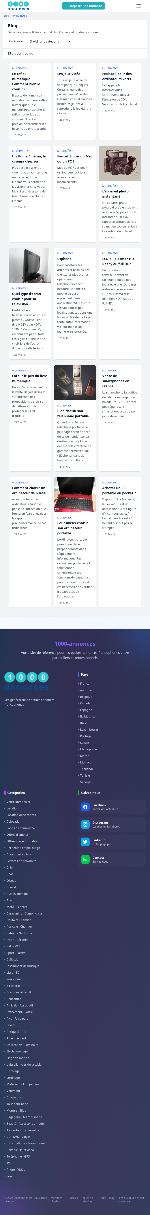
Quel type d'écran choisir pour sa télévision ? (26, 299)
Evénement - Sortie (20, 1012)
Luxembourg (89, 730)
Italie (83, 723)
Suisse (84, 743)
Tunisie (85, 776)
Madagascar (88, 749)
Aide (103, 1197)
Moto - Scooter (17, 907)
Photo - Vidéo (16, 1170)
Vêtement (13, 1091)
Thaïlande (87, 769)
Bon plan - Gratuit (19, 992)
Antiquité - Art (16, 1032)
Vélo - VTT (13, 946)
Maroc (84, 756)
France (84, 684)
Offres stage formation (23, 841)
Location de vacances (21, 815)
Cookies (73, 1197)
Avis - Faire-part (17, 1019)
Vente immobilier (18, 802)
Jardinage (13, 1078)
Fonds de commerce (21, 828)
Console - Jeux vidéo (20, 1150)
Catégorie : (16, 41)
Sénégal (85, 782)
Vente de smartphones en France (115, 381)
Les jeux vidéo (68, 74)
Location (12, 808)
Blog (112, 1197)
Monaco (85, 762)
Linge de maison (18, 1058)
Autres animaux (17, 894)
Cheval (11, 887)
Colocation (14, 821)
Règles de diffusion (87, 1199)
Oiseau (11, 881)
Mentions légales (56, 1199)
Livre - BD (13, 973)
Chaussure (14, 1097)
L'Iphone (64, 258)
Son (9, 1176)
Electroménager (18, 1051)
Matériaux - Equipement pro (26, 1084)
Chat (10, 874)
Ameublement (16, 1038)
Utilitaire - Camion (19, 920)
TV (8, 1163)
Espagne (86, 710)
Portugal (86, 736)
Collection (13, 959)
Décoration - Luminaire (22, 1045)
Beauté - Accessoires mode (25, 1124)
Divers (11, 1025)
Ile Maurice (87, 716)
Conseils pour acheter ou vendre (130, 1199)
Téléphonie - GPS (18, 1156)
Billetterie (13, 986)
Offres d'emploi (17, 835)
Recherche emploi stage (23, 848)
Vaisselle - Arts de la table (24, 1064)
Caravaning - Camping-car (24, 913)
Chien (10, 867)
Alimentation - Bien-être (23, 1130)
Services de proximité (21, 861)
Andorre (86, 690)
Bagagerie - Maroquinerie (24, 1117)
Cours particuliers (19, 854)
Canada (85, 703)
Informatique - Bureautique (26, 1143)
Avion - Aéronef (17, 940)
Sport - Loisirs (16, 953)
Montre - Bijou (16, 1110)
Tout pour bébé (17, 1104)
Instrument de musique (23, 966)
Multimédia (20, 68)
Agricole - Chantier (19, 927)
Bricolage (13, 1071)
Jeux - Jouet (14, 979)
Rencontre (14, 999)
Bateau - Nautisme (19, 933)
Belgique (86, 697)
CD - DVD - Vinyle (18, 1137)
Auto (10, 900)
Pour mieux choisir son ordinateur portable (72, 528)
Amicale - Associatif (20, 1005)
